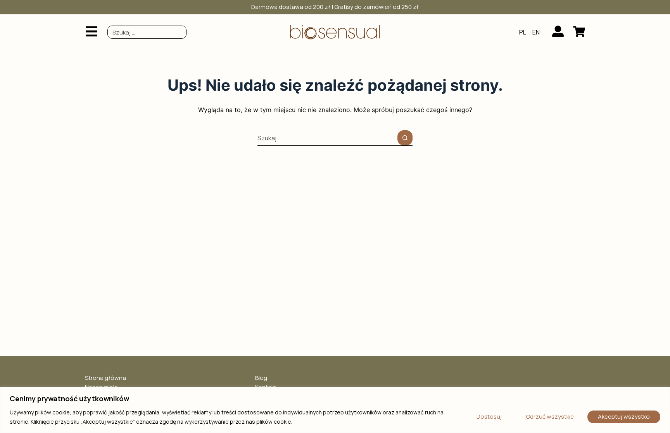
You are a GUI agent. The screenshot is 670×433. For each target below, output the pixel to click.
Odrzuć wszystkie (550, 416)
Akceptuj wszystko (624, 416)
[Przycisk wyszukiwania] (405, 137)
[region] (335, 410)
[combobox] (146, 32)
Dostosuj (489, 416)
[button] (91, 32)
